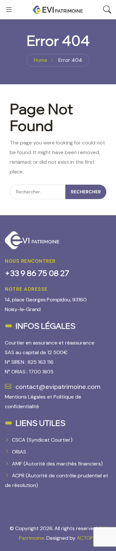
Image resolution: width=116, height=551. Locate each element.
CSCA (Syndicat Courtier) (42, 439)
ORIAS (19, 451)
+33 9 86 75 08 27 (37, 273)
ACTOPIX (87, 538)
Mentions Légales (25, 396)
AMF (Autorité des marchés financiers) (57, 463)
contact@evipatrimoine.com (57, 386)
